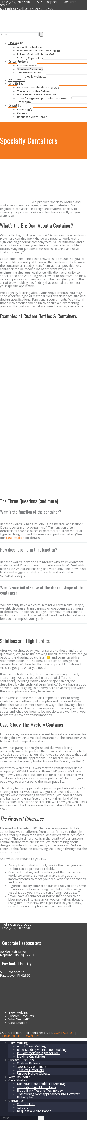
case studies (15, 537)
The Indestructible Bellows (34, 91)
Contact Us (14, 105)
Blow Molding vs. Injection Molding (38, 51)
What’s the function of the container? (30, 512)
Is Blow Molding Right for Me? (35, 54)
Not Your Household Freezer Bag (38, 87)
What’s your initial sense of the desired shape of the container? (42, 590)
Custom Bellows (27, 66)
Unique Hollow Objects (31, 76)
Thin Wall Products (29, 73)
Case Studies (15, 83)
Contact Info (25, 109)
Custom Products (18, 61)
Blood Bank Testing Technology (37, 95)
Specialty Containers (30, 69)
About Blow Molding (29, 47)
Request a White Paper (32, 117)
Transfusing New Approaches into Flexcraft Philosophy (44, 100)
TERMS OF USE (11, 1036)
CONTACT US (63, 1032)
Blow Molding (15, 42)
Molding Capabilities (30, 58)
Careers (22, 113)
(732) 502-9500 (41, 8)
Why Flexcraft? (16, 80)
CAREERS (32, 1036)
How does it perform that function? (28, 549)
